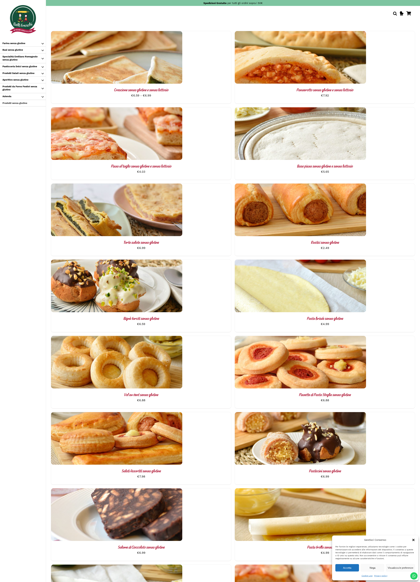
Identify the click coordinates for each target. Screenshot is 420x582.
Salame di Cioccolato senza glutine (141, 548)
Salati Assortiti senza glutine (141, 471)
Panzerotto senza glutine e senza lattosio (324, 90)
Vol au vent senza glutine (141, 395)
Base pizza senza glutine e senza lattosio (325, 166)
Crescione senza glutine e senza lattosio (141, 90)
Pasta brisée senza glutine (325, 319)
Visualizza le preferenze (400, 567)
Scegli (108, 58)
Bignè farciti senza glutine (141, 319)
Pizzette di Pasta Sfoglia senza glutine (325, 395)
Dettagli (124, 58)
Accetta (347, 567)
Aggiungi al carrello (107, 134)
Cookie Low (367, 576)
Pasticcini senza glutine (325, 471)
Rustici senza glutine (325, 243)
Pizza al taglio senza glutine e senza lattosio (141, 166)
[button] (413, 540)
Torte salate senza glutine (141, 243)
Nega (372, 567)
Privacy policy (380, 576)
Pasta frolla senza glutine (325, 548)
